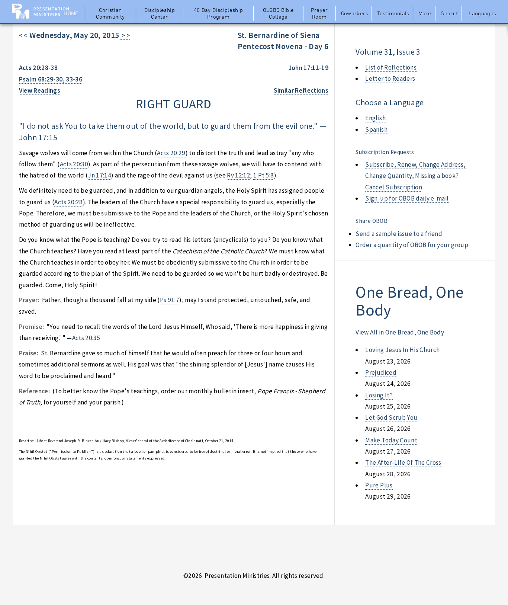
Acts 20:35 (86, 338)
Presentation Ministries (51, 11)
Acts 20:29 (171, 153)
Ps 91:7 (169, 300)
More (424, 13)
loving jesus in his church (402, 350)
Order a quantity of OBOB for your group (412, 245)
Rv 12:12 (238, 175)
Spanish (376, 129)
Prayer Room (319, 13)
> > (124, 35)
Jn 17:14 (99, 175)
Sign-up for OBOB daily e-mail (406, 198)
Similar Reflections (301, 90)
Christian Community (110, 13)
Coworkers (354, 13)
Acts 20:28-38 (38, 68)
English (375, 118)
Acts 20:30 (74, 164)
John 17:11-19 (309, 68)
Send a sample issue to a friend (399, 234)
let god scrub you (391, 417)
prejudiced (380, 372)
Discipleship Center (159, 13)
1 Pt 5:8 (263, 175)
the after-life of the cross (403, 462)
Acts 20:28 (68, 202)
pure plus (378, 485)
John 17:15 (38, 137)
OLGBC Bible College (278, 13)
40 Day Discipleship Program (218, 13)
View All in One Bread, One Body (400, 332)
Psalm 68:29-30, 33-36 (50, 79)
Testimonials (393, 13)
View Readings (40, 90)
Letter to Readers (390, 78)
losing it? (378, 395)
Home (71, 13)
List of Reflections (391, 67)
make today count (391, 440)
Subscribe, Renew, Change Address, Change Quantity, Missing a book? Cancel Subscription (415, 175)
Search (450, 13)
